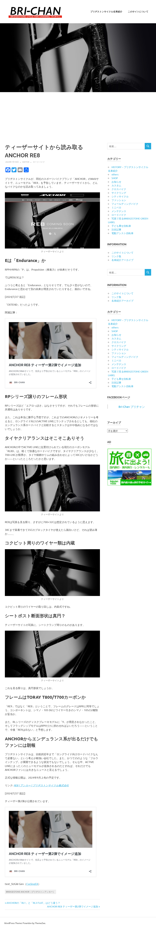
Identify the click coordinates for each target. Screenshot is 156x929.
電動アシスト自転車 (122, 233)
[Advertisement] (78, 115)
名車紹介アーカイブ (122, 259)
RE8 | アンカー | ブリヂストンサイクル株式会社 (41, 785)
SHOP (115, 177)
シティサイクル (120, 196)
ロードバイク (39, 162)
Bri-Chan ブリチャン (132, 406)
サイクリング (119, 192)
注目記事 (116, 229)
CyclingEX (32, 883)
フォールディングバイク (125, 203)
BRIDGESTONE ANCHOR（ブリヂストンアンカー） (30, 891)
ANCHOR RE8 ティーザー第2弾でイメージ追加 (72, 906)
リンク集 (116, 256)
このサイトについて (138, 11)
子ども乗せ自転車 (121, 225)
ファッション (119, 200)
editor (25, 162)
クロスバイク (119, 189)
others (115, 174)
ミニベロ (116, 207)
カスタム (116, 185)
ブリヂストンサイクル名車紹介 (106, 11)
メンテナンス (119, 211)
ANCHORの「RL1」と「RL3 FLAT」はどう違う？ (33, 902)
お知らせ (116, 181)
